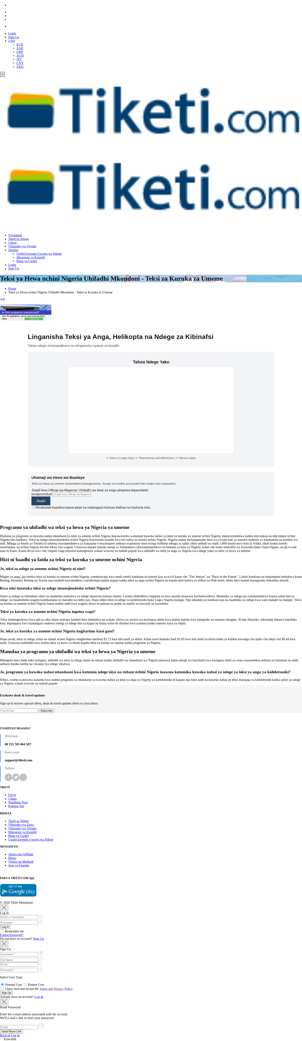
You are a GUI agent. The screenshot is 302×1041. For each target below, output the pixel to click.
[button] (151, 1039)
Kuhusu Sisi (16, 806)
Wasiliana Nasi (18, 802)
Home (12, 288)
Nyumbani (15, 235)
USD (11, 41)
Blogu (12, 858)
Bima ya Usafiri (26, 261)
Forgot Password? (11, 935)
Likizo (12, 242)
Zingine (13, 250)
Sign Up (13, 37)
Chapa (12, 798)
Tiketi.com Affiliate (20, 854)
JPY (19, 59)
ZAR (19, 48)
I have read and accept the (38, 988)
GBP (19, 52)
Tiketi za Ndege (18, 239)
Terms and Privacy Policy (56, 988)
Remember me (14, 931)
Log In (39, 996)
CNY (20, 63)
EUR (19, 44)
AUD (20, 55)
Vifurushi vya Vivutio (22, 246)
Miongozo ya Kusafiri (30, 257)
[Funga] (4, 907)
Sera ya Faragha (18, 865)
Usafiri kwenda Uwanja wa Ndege (39, 253)
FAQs (12, 795)
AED (19, 66)
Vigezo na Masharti (20, 861)
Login (12, 33)
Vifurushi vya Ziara (20, 824)
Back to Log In (10, 1035)
